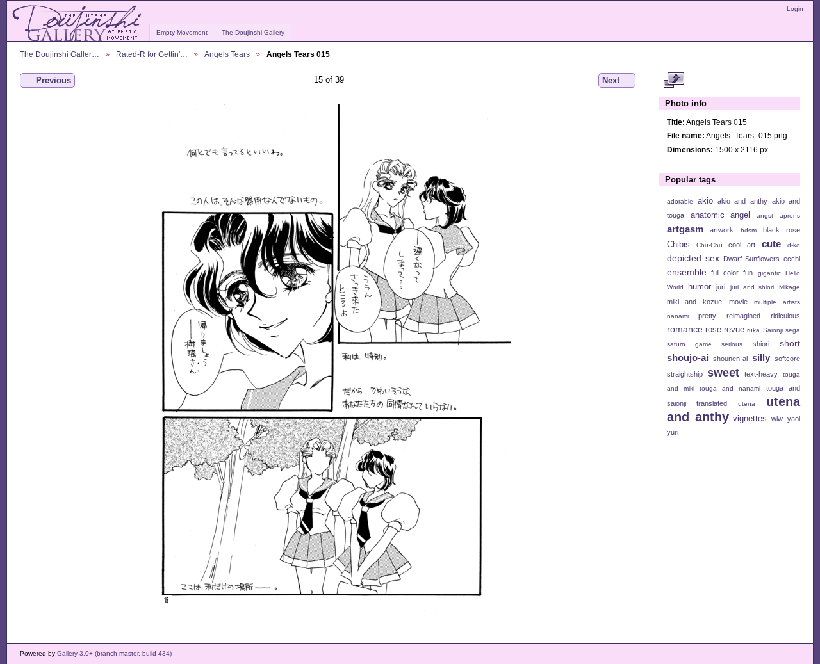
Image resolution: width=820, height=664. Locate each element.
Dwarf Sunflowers (751, 259)
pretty (707, 316)
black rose (781, 230)
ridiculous (785, 316)
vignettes (750, 418)
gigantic (769, 273)
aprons (790, 215)
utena (746, 403)
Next (610, 80)
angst (765, 215)
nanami (678, 316)
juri (720, 287)
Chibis (678, 244)
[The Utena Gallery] (78, 23)
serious (731, 344)
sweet (723, 372)
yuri (672, 432)
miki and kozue (694, 301)
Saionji (773, 330)
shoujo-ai (688, 357)
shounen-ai (730, 358)
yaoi (793, 419)
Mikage (789, 287)
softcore (787, 358)
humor (699, 286)
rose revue (724, 329)
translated (711, 403)
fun (748, 273)
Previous (53, 80)
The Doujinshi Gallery (253, 32)
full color (725, 273)
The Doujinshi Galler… (59, 54)
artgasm (685, 228)
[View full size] (329, 360)
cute (771, 243)
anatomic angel (721, 215)
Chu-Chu (709, 244)
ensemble (687, 272)
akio (705, 201)
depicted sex (693, 258)
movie (738, 301)
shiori (761, 344)
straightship (685, 374)
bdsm (749, 230)
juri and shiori (752, 287)
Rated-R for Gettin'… (152, 54)
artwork (722, 230)
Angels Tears (227, 54)
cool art (741, 244)
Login (795, 8)
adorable (680, 201)
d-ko (793, 244)
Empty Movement (182, 32)
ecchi (791, 259)
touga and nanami (730, 388)
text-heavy (761, 374)
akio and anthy (742, 201)
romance (685, 329)
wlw (777, 419)
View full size (673, 81)
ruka (753, 330)
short (790, 343)
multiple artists (777, 301)
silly (761, 357)
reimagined (743, 316)
